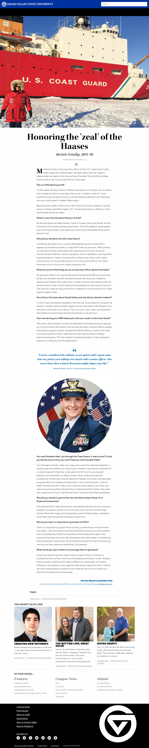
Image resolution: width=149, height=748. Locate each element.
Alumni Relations (25, 726)
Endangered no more (24, 690)
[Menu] (19, 12)
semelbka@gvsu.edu (104, 584)
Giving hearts (107, 644)
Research (60, 697)
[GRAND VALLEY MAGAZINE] (9, 12)
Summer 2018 (102, 661)
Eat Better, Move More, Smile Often (30, 693)
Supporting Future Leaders (53, 599)
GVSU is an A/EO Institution (24, 746)
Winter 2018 (19, 658)
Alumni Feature (104, 687)
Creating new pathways (31, 644)
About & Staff (23, 714)
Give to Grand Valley (27, 722)
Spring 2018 (61, 666)
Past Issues (22, 711)
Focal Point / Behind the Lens (69, 690)
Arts (58, 683)
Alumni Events (103, 683)
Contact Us (22, 734)
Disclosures (55, 746)
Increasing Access (22, 687)
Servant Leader (21, 683)
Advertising (22, 718)
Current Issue (23, 707)
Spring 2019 (35, 599)
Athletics (60, 687)
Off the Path (61, 693)
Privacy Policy (42, 746)
